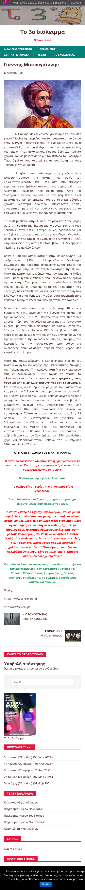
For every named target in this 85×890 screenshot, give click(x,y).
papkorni (12, 72)
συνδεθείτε (50, 668)
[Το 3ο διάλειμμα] (42, 22)
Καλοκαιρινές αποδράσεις (21, 802)
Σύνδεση (76, 2)
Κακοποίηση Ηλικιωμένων (21, 828)
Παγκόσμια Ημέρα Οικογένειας (24, 822)
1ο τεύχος (10, 783)
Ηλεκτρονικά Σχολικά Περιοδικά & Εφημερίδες (39, 2)
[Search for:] (42, 682)
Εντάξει (45, 884)
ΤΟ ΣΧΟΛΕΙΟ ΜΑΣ (64, 54)
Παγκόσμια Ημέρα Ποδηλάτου (23, 809)
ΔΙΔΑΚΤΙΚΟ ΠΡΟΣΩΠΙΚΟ (18, 49)
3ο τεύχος (10, 770)
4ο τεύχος (10, 763)
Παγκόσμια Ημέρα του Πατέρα (24, 815)
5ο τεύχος (10, 757)
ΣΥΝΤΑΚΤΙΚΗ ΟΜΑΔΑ (16, 54)
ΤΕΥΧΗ (42, 54)
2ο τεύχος (10, 776)
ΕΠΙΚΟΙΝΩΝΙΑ (47, 49)
